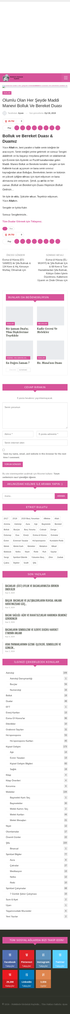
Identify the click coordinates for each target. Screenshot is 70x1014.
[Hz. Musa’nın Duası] (50, 350)
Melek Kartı (18, 546)
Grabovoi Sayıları (15, 729)
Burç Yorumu (29, 529)
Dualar (7, 93)
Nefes (18, 552)
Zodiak (60, 557)
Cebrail (43, 529)
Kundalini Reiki (56, 541)
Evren (6, 541)
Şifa (34, 563)
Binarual (14, 848)
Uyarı (8, 905)
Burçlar (17, 529)
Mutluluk (7, 552)
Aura (28, 524)
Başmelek (46, 524)
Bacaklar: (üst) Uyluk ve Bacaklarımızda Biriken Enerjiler (32, 587)
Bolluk (6, 529)
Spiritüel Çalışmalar (16, 888)
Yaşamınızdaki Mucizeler (18, 911)
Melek (6, 546)
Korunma (10, 786)
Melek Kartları (17, 814)
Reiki (36, 552)
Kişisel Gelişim (13, 746)
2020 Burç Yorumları (30, 518)
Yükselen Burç (37, 557)
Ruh (44, 552)
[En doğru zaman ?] (19, 350)
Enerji (26, 535)
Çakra (6, 563)
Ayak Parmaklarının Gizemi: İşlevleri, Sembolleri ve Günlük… (33, 646)
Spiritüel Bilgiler (14, 854)
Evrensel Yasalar (20, 541)
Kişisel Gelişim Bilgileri (18, 358)
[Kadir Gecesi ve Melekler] (50, 316)
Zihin (51, 557)
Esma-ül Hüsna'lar (15, 718)
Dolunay (7, 535)
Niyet (27, 552)
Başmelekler (16, 803)
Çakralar (14, 865)
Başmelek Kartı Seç (20, 797)
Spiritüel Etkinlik (20, 557)
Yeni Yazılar (12, 916)
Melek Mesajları (18, 820)
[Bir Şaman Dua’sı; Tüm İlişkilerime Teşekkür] (19, 316)
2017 (6, 518)
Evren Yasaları (17, 758)
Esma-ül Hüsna (40, 535)
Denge (53, 529)
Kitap (8, 775)
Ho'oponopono (39, 541)
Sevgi (6, 557)
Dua (11, 228)
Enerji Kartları (13, 712)
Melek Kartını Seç (19, 808)
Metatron (43, 546)
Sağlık (13, 769)
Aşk (35, 524)
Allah (57, 518)
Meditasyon (16, 871)
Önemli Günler (13, 837)
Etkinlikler (11, 723)
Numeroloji (15, 690)
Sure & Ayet (12, 899)
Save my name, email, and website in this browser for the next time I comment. (34, 456)
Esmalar (54, 535)
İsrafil (26, 563)
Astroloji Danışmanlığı (21, 678)
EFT (8, 707)
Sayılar (53, 552)
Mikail (54, 546)
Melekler (42, 324)
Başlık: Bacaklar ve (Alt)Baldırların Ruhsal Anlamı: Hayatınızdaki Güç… (33, 602)
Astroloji (17, 524)
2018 (15, 518)
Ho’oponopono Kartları (21, 741)
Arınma (7, 524)
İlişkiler (16, 563)
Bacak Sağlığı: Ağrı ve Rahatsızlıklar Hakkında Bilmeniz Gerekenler (36, 617)
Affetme (47, 518)
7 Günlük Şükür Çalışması (23, 894)
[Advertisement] (35, 37)
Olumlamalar (12, 831)
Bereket (58, 524)
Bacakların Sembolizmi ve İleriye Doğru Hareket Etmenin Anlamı (31, 631)
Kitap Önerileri (13, 780)
